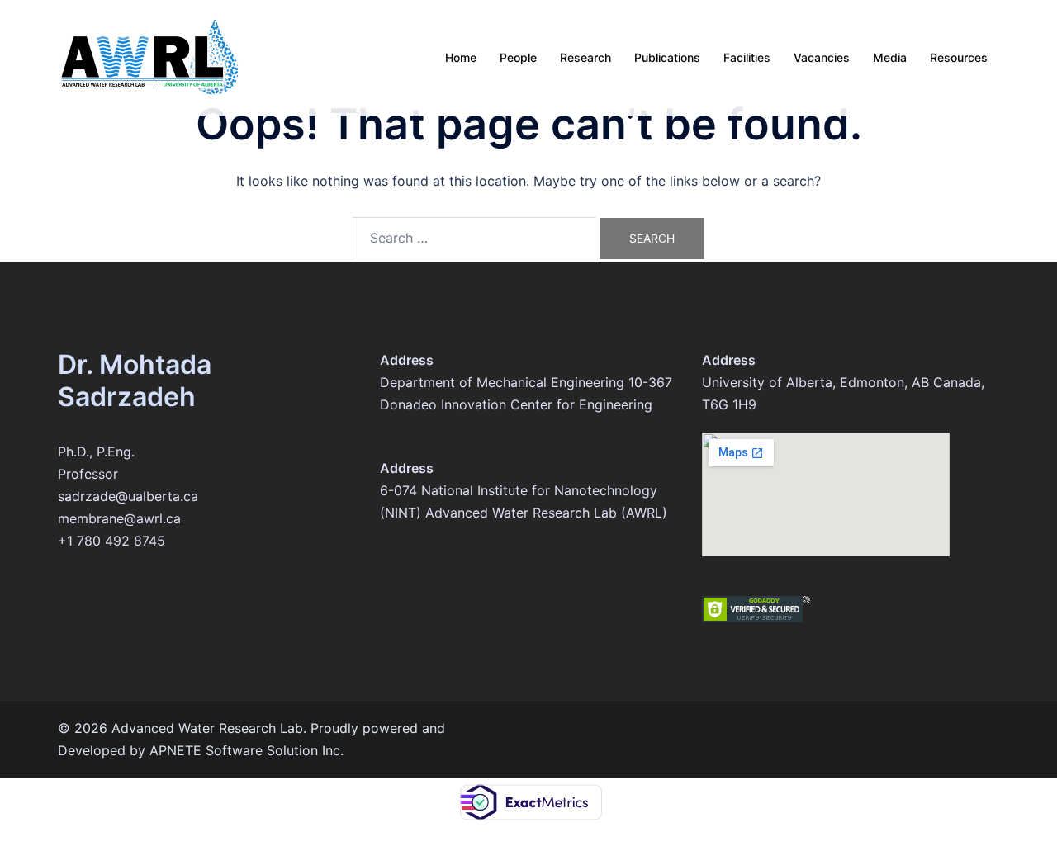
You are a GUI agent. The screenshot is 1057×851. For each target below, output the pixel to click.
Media (890, 57)
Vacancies (822, 57)
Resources (959, 57)
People (518, 57)
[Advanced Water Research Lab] (149, 56)
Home (460, 57)
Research (585, 57)
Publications (667, 57)
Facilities (746, 57)
